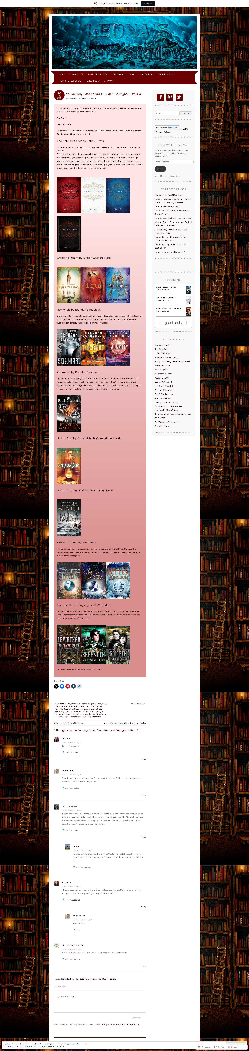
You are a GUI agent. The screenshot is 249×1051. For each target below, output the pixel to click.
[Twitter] (179, 97)
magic (85, 711)
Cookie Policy (60, 1046)
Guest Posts (118, 74)
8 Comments (139, 704)
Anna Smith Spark (164, 300)
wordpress (90, 714)
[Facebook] (160, 97)
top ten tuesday (68, 714)
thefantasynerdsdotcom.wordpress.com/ (173, 414)
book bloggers (77, 706)
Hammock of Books (163, 398)
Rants (132, 74)
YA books (100, 714)
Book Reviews (76, 74)
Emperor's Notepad (163, 382)
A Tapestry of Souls (163, 374)
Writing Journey (166, 74)
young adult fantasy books (73, 717)
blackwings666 (161, 370)
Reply (143, 759)
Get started (147, 3)
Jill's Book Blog (161, 349)
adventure (61, 704)
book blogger (64, 706)
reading (57, 714)
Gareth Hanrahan (162, 365)
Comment (136, 1017)
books (87, 706)
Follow (160, 169)
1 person (76, 752)
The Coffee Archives (164, 394)
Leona (93, 98)
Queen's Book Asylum (164, 390)
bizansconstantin (162, 345)
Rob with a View (162, 426)
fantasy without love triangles (74, 709)
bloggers (83, 704)
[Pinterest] (169, 97)
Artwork (109, 81)
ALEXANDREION (162, 378)
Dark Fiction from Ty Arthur (166, 402)
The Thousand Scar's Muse (167, 422)
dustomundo (68, 770)
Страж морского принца (166, 287)
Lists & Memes (147, 74)
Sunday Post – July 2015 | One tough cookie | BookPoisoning (89, 979)
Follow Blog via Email (173, 145)
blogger (74, 704)
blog (68, 704)
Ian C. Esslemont (163, 311)
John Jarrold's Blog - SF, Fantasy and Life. (173, 361)
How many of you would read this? (170, 252)
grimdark (67, 711)
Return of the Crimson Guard (168, 308)
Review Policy (93, 81)
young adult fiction (93, 717)
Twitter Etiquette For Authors (167, 206)
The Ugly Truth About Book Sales (169, 195)
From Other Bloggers (70, 81)
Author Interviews (97, 74)
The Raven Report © (164, 386)
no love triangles (96, 711)
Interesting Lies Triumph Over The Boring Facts (125, 723)
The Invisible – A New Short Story (69, 723)
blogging (92, 704)
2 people (76, 900)
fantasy (57, 709)
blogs (98, 704)
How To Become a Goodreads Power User (173, 218)
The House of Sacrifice (166, 298)
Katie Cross (67, 882)
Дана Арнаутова (163, 289)
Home (61, 74)
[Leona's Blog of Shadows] (124, 69)
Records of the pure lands (166, 357)
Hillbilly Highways (162, 353)
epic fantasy (96, 706)
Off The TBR (160, 418)
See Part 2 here (64, 124)
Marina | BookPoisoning (73, 945)
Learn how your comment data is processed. (117, 1024)
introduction (76, 711)
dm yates (66, 738)
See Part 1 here (64, 118)
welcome (80, 714)
